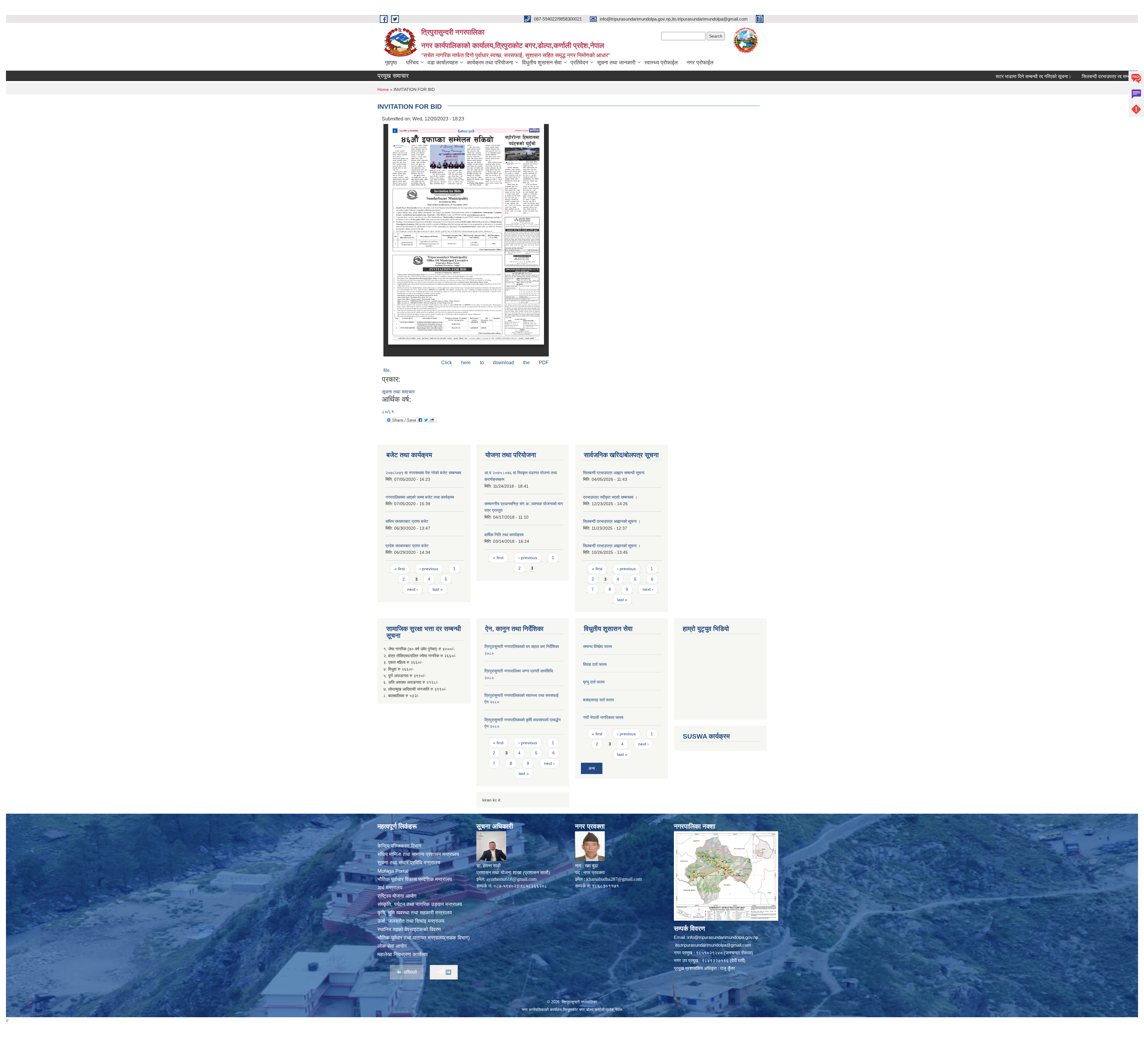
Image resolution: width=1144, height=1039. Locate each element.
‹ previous (428, 568)
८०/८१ (388, 411)
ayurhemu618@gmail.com (511, 879)
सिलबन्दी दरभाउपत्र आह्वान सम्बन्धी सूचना (613, 472)
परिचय (412, 63)
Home (383, 89)
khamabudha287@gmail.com (614, 879)
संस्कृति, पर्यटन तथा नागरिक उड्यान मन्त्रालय (419, 904)
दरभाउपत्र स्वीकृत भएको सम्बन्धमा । (610, 497)
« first (399, 568)
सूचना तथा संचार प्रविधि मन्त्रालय (408, 863)
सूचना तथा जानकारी (616, 63)
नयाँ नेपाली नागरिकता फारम (603, 717)
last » (438, 589)
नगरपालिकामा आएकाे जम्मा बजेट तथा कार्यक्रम (420, 497)
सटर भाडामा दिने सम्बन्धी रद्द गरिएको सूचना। (983, 76)
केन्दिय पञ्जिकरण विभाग (399, 846)
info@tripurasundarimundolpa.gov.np (722, 937)
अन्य (591, 768)
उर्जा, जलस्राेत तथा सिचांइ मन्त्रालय (410, 921)
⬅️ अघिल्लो (406, 972)
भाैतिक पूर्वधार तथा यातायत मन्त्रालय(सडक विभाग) (423, 938)
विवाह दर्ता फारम (595, 664)
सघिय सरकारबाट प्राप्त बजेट (407, 521)
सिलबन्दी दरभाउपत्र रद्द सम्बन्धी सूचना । (1066, 76)
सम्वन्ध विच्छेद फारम (597, 646)
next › (412, 589)
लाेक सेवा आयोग (392, 946)
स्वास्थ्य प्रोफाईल (661, 63)
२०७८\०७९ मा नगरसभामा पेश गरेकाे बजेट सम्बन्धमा (423, 472)
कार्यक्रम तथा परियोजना (490, 63)
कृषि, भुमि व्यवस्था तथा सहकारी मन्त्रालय (414, 913)
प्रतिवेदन (579, 63)
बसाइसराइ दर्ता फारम (598, 699)
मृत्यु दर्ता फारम (593, 682)
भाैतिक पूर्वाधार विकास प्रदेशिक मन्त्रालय (414, 879)
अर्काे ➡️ (443, 972)
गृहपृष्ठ (391, 63)
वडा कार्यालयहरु (443, 63)
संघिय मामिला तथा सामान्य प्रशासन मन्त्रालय (418, 854)
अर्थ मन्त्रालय (389, 888)
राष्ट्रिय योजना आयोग (396, 896)
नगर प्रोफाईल (700, 63)
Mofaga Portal (392, 871)
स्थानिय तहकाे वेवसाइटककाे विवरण (409, 929)
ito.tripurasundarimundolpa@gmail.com (713, 944)
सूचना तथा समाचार (398, 391)
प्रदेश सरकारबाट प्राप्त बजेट (407, 545)
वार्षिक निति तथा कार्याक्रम (503, 534)
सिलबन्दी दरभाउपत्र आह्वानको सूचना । (612, 521)
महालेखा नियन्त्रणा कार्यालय (402, 954)
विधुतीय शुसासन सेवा (542, 63)
